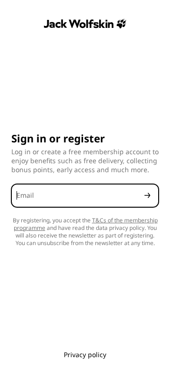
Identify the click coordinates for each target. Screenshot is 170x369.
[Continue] (147, 195)
